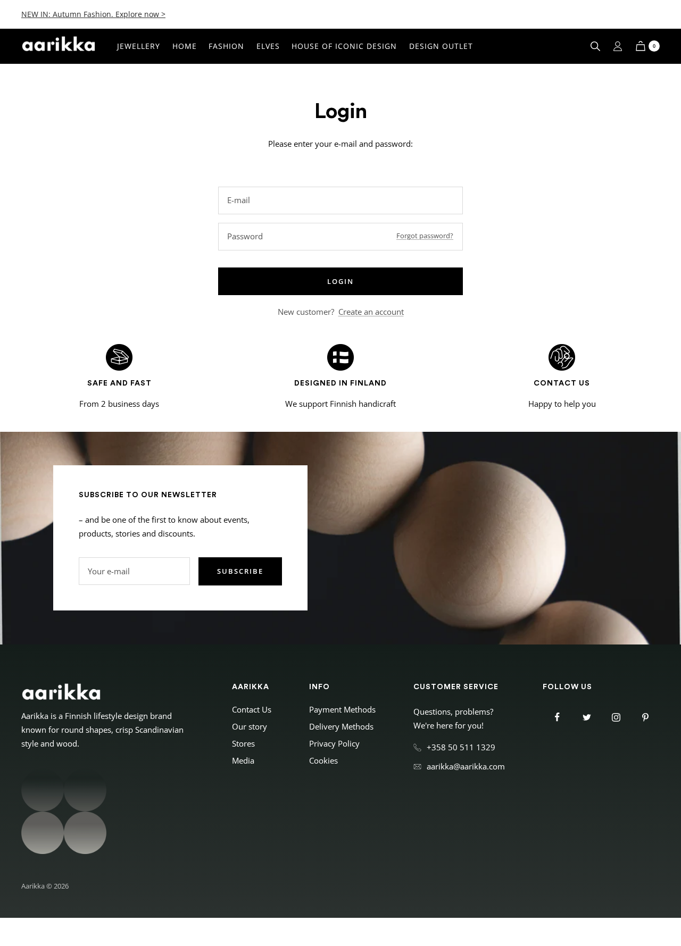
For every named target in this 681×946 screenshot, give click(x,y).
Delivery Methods (341, 726)
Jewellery (138, 46)
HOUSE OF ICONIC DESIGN (344, 46)
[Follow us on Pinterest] (645, 717)
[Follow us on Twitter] (586, 717)
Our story (249, 726)
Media (243, 760)
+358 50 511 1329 (461, 747)
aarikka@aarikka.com (466, 766)
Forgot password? (424, 235)
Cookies (323, 760)
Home (184, 46)
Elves (268, 46)
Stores (243, 743)
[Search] (595, 46)
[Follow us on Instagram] (615, 717)
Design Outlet (441, 46)
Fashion (226, 46)
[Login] (617, 46)
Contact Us (251, 709)
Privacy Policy (334, 743)
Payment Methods (342, 709)
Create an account (371, 311)
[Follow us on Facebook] (557, 717)
